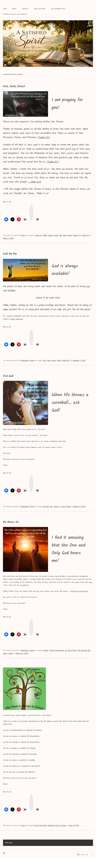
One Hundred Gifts (58, 9)
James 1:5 (57, 506)
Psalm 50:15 (66, 360)
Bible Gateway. (17, 319)
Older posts (9, 842)
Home (5, 9)
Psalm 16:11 (44, 137)
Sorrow (10, 653)
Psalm (59, 360)
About (14, 9)
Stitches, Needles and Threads (15, 14)
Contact (25, 9)
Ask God (8, 376)
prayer (70, 235)
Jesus (65, 235)
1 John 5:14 (35, 182)
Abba (45, 235)
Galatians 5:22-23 (54, 825)
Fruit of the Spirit (40, 825)
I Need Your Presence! (79, 591)
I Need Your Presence (56, 650)
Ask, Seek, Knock (14, 86)
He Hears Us (11, 522)
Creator (50, 235)
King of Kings (72, 650)
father (56, 235)
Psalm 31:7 (53, 162)
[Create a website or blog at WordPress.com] (4, 853)
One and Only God (84, 650)
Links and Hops (39, 9)
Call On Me (10, 254)
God (60, 235)
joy (66, 650)
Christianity (25, 360)
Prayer (23, 235)
